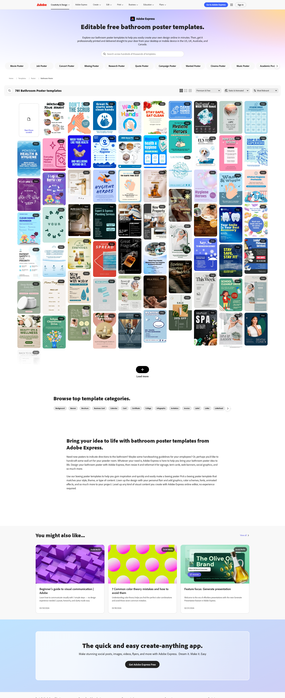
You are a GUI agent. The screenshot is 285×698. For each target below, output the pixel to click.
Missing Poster (91, 65)
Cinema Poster (218, 65)
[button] (231, 4)
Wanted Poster (193, 65)
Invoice (187, 408)
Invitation (174, 408)
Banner (73, 408)
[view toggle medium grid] (185, 90)
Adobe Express (81, 4)
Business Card (99, 408)
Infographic (161, 408)
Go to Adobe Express (216, 4)
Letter (207, 408)
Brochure (84, 408)
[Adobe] (42, 4)
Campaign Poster (167, 65)
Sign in (241, 4)
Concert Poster (66, 65)
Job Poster (42, 65)
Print (119, 4)
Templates (22, 78)
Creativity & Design (59, 4)
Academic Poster (268, 65)
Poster (33, 78)
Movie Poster (16, 65)
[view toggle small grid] (181, 90)
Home (11, 78)
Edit (107, 4)
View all (243, 535)
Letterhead (219, 408)
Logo (231, 408)
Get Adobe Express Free (142, 664)
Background (60, 408)
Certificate (136, 408)
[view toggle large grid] (190, 90)
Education (147, 4)
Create (96, 4)
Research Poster (117, 65)
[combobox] (142, 54)
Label (197, 408)
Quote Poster (141, 65)
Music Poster (243, 65)
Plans (161, 4)
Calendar (113, 408)
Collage (148, 408)
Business (132, 4)
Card (124, 408)
